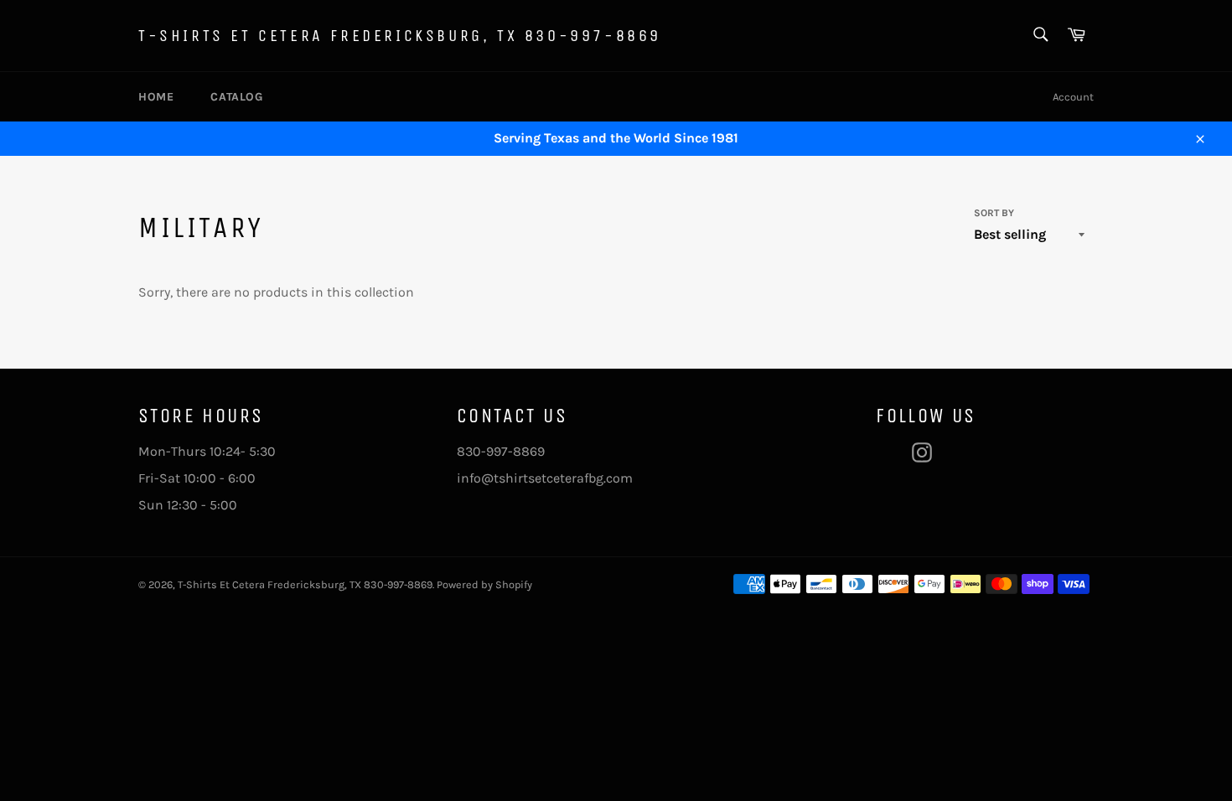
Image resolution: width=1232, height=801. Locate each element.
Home (155, 97)
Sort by (994, 213)
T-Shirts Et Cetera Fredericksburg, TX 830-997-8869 (399, 35)
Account (1073, 96)
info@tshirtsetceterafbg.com (545, 478)
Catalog (236, 97)
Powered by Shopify (484, 584)
